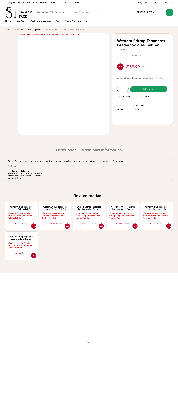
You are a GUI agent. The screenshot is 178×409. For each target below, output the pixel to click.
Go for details (21, 346)
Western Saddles (72, 2)
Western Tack (18, 30)
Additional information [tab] (102, 150)
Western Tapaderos (34, 30)
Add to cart (148, 89)
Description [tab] (66, 150)
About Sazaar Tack (153, 2)
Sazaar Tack (122, 49)
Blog (140, 2)
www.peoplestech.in (156, 406)
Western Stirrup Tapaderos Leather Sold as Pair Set (21, 208)
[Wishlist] (163, 12)
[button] (21, 223)
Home (7, 30)
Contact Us (168, 2)
